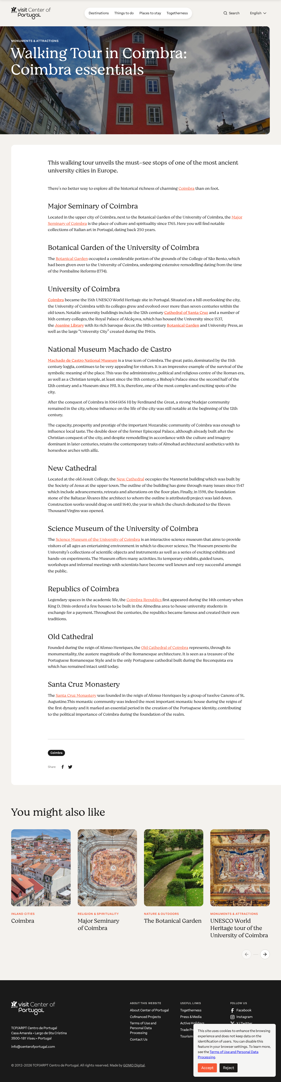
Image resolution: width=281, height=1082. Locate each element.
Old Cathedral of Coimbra (164, 647)
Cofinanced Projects (145, 1017)
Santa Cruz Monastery (76, 695)
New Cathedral (130, 479)
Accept (207, 1067)
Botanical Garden (72, 259)
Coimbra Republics (144, 600)
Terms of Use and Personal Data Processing (143, 1028)
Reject (228, 1067)
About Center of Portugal (149, 1010)
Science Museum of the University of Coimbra (98, 539)
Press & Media (191, 1017)
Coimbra (186, 188)
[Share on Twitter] (70, 767)
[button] (258, 13)
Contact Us (139, 1039)
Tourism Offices (192, 1036)
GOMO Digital (134, 1065)
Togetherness (191, 1010)
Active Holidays (192, 1023)
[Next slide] (265, 954)
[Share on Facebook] (63, 767)
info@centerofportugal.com (33, 1046)
